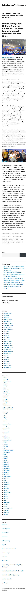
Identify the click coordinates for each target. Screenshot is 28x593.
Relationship (7, 476)
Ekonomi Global (8, 408)
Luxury (6, 458)
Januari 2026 (7, 321)
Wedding (6, 512)
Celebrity (6, 390)
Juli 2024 (6, 355)
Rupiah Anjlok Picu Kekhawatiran (13, 278)
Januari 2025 (7, 343)
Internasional (7, 440)
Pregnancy (7, 470)
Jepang (6, 444)
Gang (5, 426)
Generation (7, 428)
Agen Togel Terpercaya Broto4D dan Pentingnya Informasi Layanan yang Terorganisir (14, 268)
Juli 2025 (6, 331)
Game (5, 422)
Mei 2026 (6, 317)
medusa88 (5, 583)
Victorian (6, 510)
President (6, 472)
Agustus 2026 (7, 313)
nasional (6, 464)
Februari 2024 (8, 365)
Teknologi (6, 502)
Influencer (7, 438)
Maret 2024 (7, 363)
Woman (6, 514)
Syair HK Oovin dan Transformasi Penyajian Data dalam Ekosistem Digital (13, 286)
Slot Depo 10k (6, 528)
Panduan (6, 466)
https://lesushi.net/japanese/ (10, 575)
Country (6, 396)
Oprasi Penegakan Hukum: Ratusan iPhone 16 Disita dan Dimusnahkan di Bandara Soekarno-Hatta (12, 29)
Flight (5, 418)
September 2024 (8, 351)
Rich (5, 480)
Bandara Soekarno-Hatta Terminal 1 (10, 241)
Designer (6, 402)
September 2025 (8, 329)
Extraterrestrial (8, 410)
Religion (6, 478)
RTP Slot (4, 524)
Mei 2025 (6, 335)
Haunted (6, 432)
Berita (9, 233)
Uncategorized (8, 508)
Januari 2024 (7, 367)
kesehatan (7, 452)
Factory (6, 412)
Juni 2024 (6, 357)
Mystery (6, 462)
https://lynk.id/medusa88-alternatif (12, 571)
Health (5, 434)
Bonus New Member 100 (9, 549)
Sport (5, 494)
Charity (6, 392)
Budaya (6, 386)
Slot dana (5, 536)
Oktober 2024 (7, 349)
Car (4, 388)
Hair (5, 430)
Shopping (6, 488)
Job (4, 448)
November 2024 (8, 347)
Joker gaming (6, 540)
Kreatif (6, 456)
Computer (6, 394)
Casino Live (5, 532)
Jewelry (6, 446)
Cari (3, 252)
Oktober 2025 (7, 327)
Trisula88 (5, 561)
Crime (5, 398)
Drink (5, 404)
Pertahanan (7, 468)
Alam (5, 377)
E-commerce (7, 406)
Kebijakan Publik (8, 450)
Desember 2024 (8, 345)
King (5, 454)
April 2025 (6, 337)
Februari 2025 (8, 341)
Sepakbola (6, 484)
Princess (6, 474)
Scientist (6, 482)
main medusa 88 (7, 579)
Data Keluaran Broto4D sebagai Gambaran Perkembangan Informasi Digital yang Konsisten (14, 274)
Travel (5, 506)
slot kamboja (6, 553)
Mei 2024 (6, 359)
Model (5, 460)
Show (5, 490)
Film (5, 416)
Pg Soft (4, 545)
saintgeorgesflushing (8, 57)
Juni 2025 (6, 333)
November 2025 (8, 325)
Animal (6, 380)
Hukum (6, 436)
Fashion (6, 414)
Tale (5, 500)
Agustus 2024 (7, 353)
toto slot (4, 557)
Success (6, 498)
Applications (7, 382)
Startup (6, 496)
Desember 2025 (8, 323)
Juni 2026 (6, 315)
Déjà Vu (6, 400)
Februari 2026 (8, 319)
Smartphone (7, 492)
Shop (5, 486)
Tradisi (6, 504)
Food (5, 420)
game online (7, 424)
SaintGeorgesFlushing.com (14, 5)
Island (5, 442)
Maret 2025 (7, 339)
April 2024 (6, 361)
